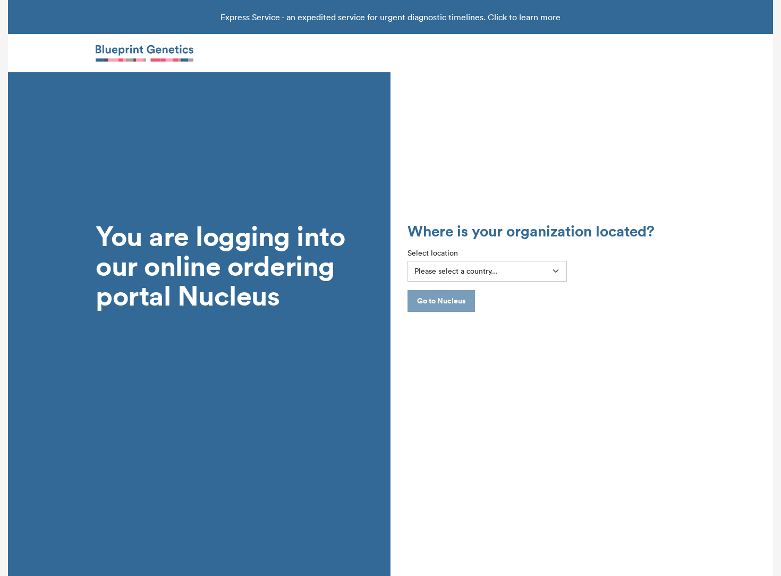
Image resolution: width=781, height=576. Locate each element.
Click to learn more (524, 17)
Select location (433, 253)
